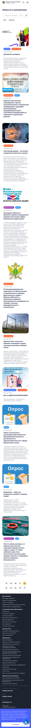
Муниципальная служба (9, 660)
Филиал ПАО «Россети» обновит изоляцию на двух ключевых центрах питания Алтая (15, 344)
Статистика (5, 671)
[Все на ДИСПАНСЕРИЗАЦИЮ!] (15, 377)
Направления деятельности (10, 631)
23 (6, 588)
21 (20, 583)
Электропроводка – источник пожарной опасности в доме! (16, 152)
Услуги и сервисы (7, 602)
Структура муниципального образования (10, 657)
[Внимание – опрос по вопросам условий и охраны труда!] (15, 474)
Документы (5, 667)
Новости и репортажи (9, 600)
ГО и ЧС (18, 207)
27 (24, 588)
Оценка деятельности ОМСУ (11, 678)
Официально (6, 638)
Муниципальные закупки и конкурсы (13, 673)
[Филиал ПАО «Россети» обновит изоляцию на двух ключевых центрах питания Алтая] (15, 323)
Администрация (7, 640)
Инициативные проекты (9, 683)
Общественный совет (9, 663)
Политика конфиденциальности (9, 706)
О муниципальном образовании (12, 609)
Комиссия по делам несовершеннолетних (9, 646)
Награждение (6, 624)
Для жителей (6, 596)
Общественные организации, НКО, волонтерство (13, 680)
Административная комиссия (11, 642)
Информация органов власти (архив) (13, 604)
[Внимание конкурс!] (15, 36)
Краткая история (7, 615)
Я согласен (15, 724)
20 (15, 583)
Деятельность (6, 629)
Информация (16, 49)
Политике (13, 719)
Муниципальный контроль (10, 649)
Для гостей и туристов (9, 622)
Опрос (17, 95)
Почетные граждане (8, 613)
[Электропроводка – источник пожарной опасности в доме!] (15, 133)
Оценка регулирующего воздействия (13, 665)
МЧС (17, 538)
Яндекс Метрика (6, 713)
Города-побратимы (8, 620)
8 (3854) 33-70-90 (7, 690)
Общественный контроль (10, 676)
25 (15, 588)
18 (6, 583)
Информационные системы (10, 644)
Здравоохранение (10, 390)
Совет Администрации (9, 669)
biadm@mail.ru (7, 702)
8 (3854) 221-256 (7, 696)
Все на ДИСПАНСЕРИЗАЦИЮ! (16, 395)
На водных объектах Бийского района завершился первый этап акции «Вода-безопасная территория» (16, 216)
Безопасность (8, 207)
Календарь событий (8, 598)
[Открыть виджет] (26, 722)
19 (11, 583)
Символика (5, 611)
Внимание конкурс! (12, 54)
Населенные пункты (8, 626)
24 (11, 588)
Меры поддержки (7, 635)
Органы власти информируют (11, 606)
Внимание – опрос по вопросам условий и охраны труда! (15, 494)
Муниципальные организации (11, 655)
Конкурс (7, 49)
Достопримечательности (10, 617)
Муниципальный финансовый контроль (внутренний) (11, 652)
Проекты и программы (9, 633)
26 (20, 588)
